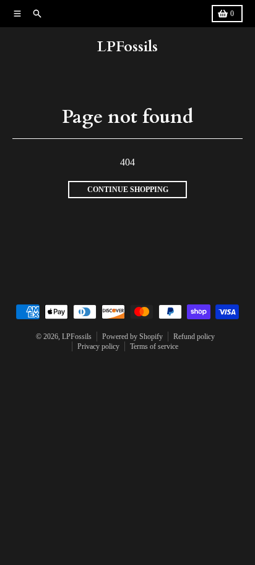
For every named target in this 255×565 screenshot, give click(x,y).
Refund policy (194, 336)
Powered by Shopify (132, 336)
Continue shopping (127, 189)
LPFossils (127, 47)
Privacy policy (98, 346)
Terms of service (154, 346)
